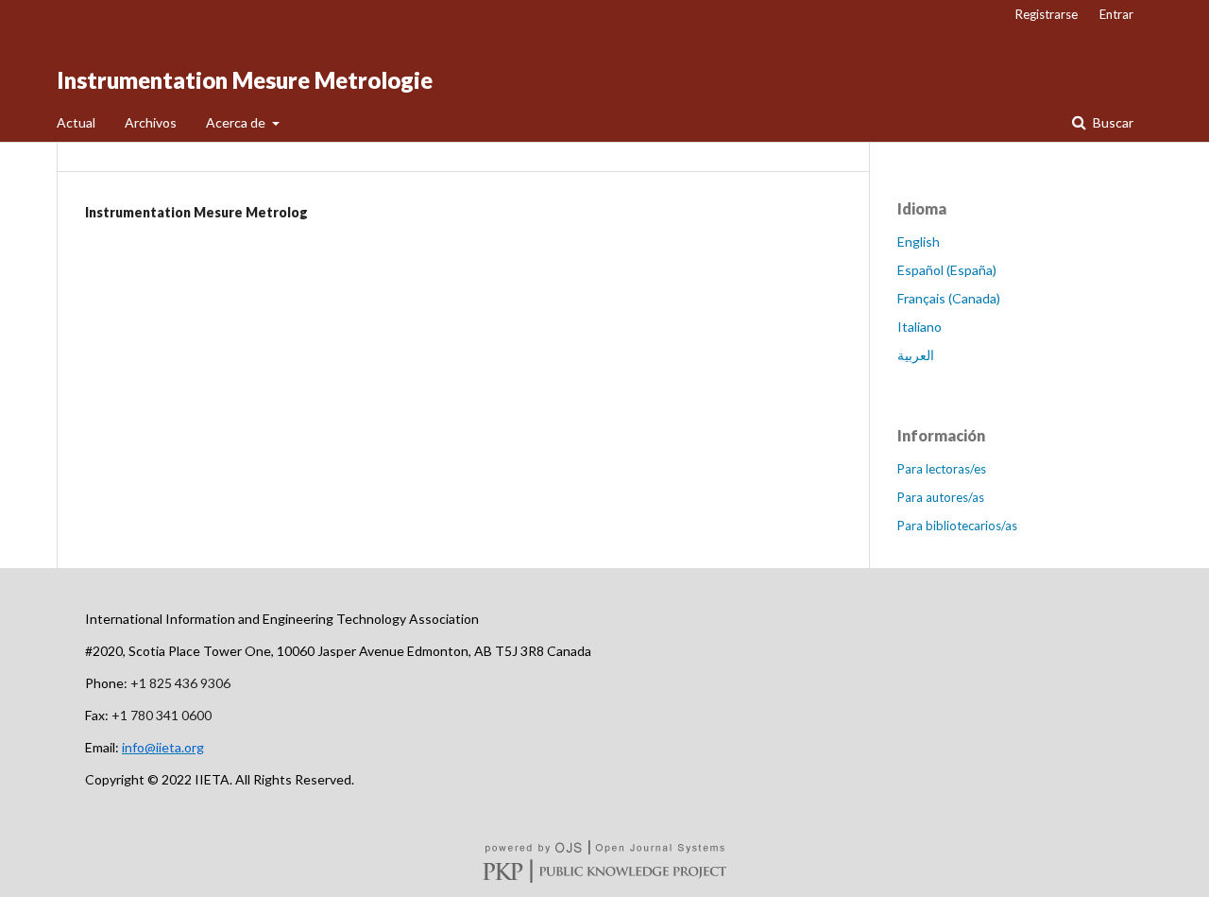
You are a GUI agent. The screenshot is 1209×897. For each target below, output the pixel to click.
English (918, 241)
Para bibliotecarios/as (957, 525)
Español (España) (946, 270)
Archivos (151, 122)
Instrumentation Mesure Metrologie (245, 80)
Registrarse (1046, 14)
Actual (76, 122)
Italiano (919, 327)
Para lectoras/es (941, 468)
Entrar (1116, 14)
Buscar (1111, 122)
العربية (915, 355)
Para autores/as (940, 497)
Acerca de (237, 122)
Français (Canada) (948, 298)
